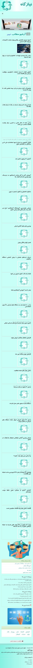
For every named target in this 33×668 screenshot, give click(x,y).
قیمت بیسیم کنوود (27, 572)
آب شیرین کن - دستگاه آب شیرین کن (23, 563)
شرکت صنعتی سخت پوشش (25, 568)
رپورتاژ (13, 631)
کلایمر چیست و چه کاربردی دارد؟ (24, 587)
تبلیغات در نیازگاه (28, 662)
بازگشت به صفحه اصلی (16, 641)
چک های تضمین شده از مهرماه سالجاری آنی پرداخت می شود (19, 600)
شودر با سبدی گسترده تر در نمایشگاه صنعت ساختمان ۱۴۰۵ (19, 602)
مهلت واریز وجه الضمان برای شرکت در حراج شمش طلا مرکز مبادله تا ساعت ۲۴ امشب (17, 580)
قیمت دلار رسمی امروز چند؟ (25, 596)
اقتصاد (22, 631)
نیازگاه (26, 5)
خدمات (23, 634)
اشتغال (18, 634)
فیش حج (29, 570)
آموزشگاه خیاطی (27, 565)
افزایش (28, 631)
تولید (28, 634)
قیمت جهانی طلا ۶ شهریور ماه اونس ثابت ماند (22, 594)
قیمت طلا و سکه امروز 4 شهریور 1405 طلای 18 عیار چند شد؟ (19, 598)
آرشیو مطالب (19, 34)
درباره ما (30, 660)
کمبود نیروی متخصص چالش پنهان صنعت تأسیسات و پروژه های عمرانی (17, 584)
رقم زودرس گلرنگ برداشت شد (24, 582)
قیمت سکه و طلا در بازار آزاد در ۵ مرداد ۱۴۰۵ (22, 589)
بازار (17, 631)
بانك (8, 631)
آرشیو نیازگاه (29, 664)
